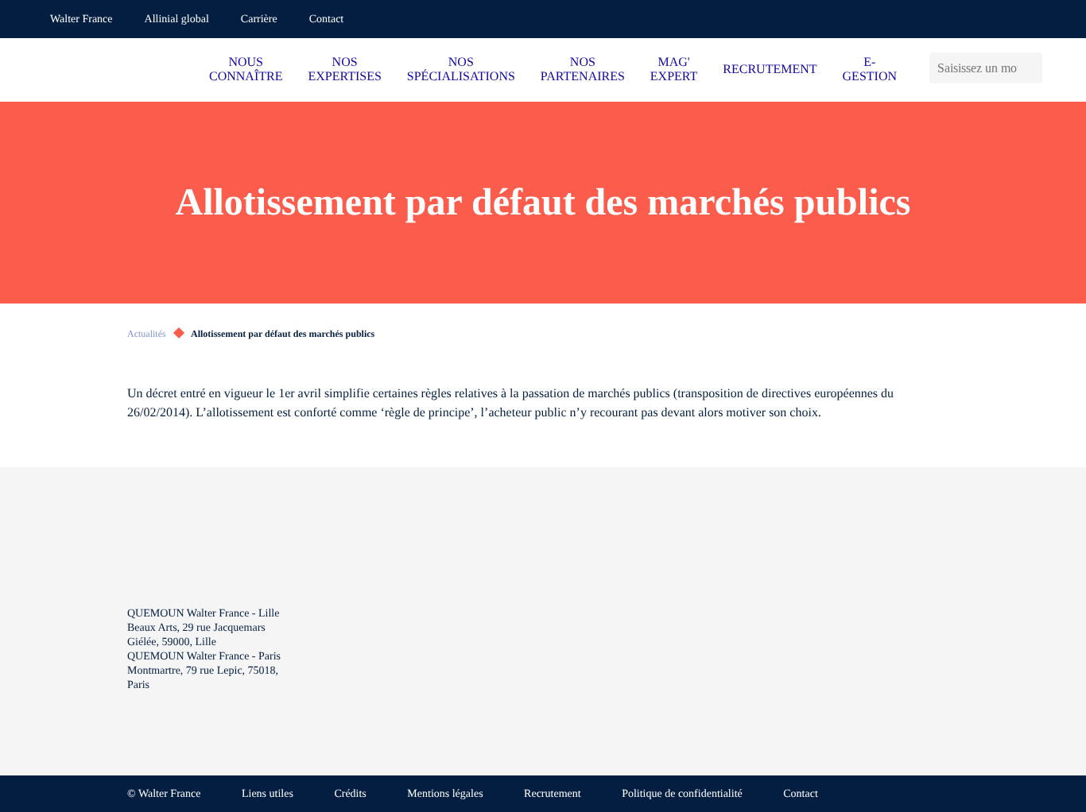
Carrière (259, 19)
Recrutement (552, 794)
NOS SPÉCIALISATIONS (461, 69)
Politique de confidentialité (682, 794)
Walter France (81, 19)
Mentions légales (445, 794)
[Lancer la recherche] (1034, 67)
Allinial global (177, 19)
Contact (326, 19)
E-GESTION (870, 69)
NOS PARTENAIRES (583, 69)
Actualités (146, 333)
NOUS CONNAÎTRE (245, 69)
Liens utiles (267, 794)
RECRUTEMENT (769, 69)
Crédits (350, 794)
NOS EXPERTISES (344, 69)
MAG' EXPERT (673, 69)
